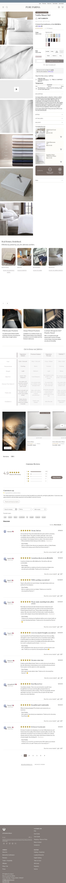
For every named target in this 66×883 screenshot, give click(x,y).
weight (31, 517)
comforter (21, 517)
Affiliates (4, 863)
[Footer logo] (4, 829)
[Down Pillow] (39, 426)
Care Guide (61, 3)
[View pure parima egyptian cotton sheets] (16, 89)
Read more (49, 540)
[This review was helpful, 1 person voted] (58, 574)
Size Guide (55, 3)
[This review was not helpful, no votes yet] (61, 552)
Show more (6, 521)
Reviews (44, 3)
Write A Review (57, 477)
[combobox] (25, 509)
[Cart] (62, 7)
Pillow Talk (5, 866)
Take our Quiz (37, 860)
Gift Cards (36, 863)
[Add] (61, 137)
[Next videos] (7, 303)
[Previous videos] (3, 303)
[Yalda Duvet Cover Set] (40, 133)
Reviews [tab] (6, 456)
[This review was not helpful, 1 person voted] (61, 678)
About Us (49, 3)
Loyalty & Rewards (39, 855)
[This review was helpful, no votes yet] (58, 552)
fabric (15, 517)
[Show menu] (3, 7)
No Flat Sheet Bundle (40, 110)
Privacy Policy (24, 840)
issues (43, 517)
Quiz (40, 3)
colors (10, 517)
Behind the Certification (8, 855)
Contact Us (37, 845)
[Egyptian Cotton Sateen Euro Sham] (40, 158)
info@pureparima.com (8, 880)
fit (27, 517)
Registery (36, 866)
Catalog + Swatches (39, 852)
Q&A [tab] (12, 456)
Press (4, 869)
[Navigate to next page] (44, 755)
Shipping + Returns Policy (40, 839)
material (38, 517)
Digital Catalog (37, 857)
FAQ (35, 831)
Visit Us (36, 869)
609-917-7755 (5, 881)
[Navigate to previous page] (21, 755)
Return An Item (38, 842)
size (5, 517)
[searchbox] (8, 509)
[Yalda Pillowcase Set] (40, 146)
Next (62, 425)
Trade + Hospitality (7, 860)
